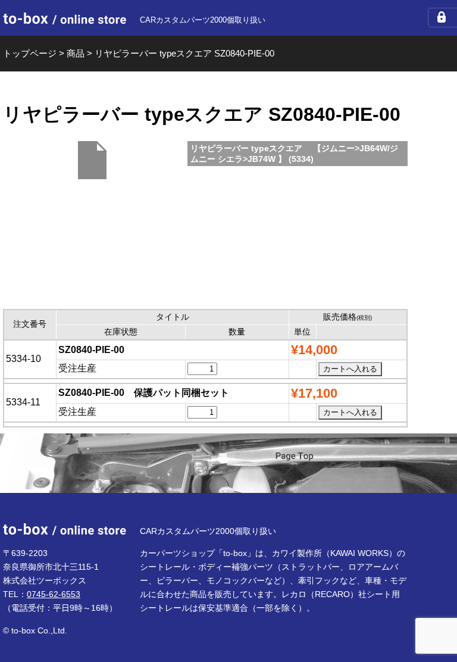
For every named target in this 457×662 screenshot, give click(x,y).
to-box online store (64, 18)
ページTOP (295, 464)
